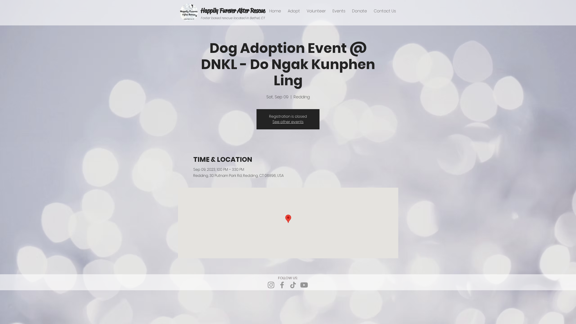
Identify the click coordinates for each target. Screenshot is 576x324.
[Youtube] (304, 285)
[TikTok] (293, 285)
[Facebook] (282, 285)
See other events (288, 121)
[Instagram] (271, 285)
